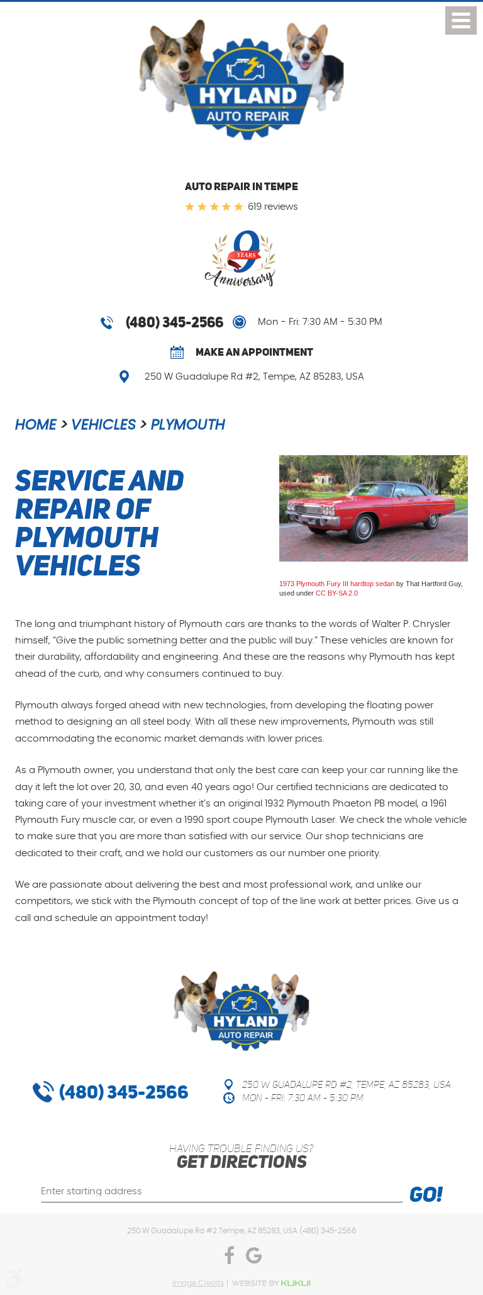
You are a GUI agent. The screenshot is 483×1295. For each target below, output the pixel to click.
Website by (271, 1283)
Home (36, 425)
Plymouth (188, 425)
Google (254, 1258)
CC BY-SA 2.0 (337, 593)
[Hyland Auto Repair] (241, 82)
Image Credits (198, 1283)
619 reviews (273, 207)
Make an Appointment (254, 352)
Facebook (229, 1258)
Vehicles (103, 425)
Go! (426, 1196)
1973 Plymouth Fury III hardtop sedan (336, 583)
